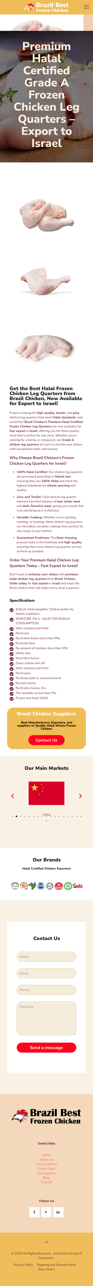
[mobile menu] (87, 7)
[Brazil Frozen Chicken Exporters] (46, 7)
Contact (46, 1182)
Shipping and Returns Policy (56, 1265)
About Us (46, 1160)
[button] (13, 796)
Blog (46, 1178)
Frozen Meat (46, 1169)
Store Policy (46, 1269)
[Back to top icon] (46, 1243)
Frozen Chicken (46, 1164)
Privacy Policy (23, 1265)
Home (46, 1155)
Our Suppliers (46, 1173)
